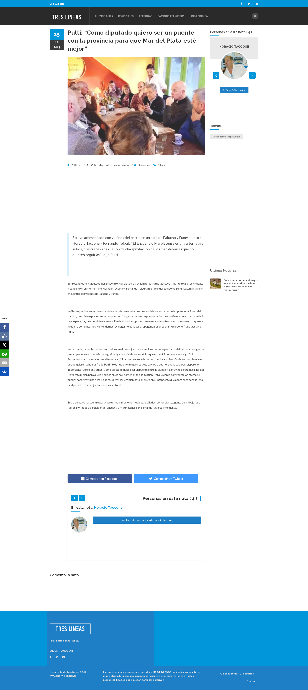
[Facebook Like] (4, 336)
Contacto (252, 681)
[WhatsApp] (4, 353)
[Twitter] (250, 3)
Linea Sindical (199, 16)
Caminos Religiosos (171, 16)
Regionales (126, 16)
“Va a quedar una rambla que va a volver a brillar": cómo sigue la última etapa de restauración (241, 285)
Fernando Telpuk (108, 507)
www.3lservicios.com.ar (63, 675)
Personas (145, 16)
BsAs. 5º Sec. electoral (96, 165)
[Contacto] (257, 3)
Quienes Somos (229, 673)
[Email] (4, 362)
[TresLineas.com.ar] (69, 16)
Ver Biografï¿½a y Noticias (234, 108)
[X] (4, 345)
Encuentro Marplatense (226, 136)
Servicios (248, 673)
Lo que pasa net (121, 165)
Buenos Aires (104, 16)
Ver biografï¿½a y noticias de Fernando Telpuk (147, 545)
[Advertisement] (136, 203)
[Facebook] (243, 3)
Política (75, 165)
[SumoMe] (4, 371)
